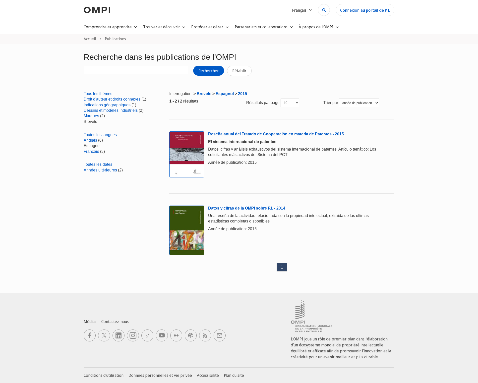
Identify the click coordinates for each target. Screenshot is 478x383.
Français (91, 151)
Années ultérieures (100, 170)
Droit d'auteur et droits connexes (112, 99)
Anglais (90, 140)
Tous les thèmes (98, 94)
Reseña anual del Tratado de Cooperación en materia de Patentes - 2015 (276, 134)
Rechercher (208, 70)
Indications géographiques (107, 105)
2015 (242, 94)
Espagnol (225, 94)
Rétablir (239, 70)
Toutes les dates (98, 164)
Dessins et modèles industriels (111, 110)
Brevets (204, 94)
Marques (91, 116)
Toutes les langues (100, 135)
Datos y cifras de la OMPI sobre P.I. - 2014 (246, 208)
